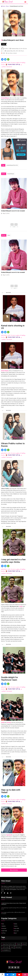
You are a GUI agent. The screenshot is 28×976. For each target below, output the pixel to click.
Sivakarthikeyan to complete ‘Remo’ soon (13, 218)
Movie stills (16, 928)
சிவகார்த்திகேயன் (6, 950)
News (7, 6)
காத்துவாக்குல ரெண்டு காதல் (8, 944)
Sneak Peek (4, 930)
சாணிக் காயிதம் (5, 947)
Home (3, 6)
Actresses (3, 928)
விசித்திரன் (18, 944)
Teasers (16, 926)
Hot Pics (3, 933)
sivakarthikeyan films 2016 (12, 165)
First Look (16, 930)
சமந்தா (11, 947)
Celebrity (3, 926)
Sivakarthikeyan (10, 173)
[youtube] (19, 974)
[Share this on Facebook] (2, 59)
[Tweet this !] (5, 59)
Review (15, 923)
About (15, 933)
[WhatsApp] (8, 59)
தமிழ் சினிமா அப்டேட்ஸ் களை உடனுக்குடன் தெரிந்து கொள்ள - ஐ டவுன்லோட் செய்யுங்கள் (13, 64)
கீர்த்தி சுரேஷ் (18, 947)
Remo (9, 235)
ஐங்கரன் (24, 944)
